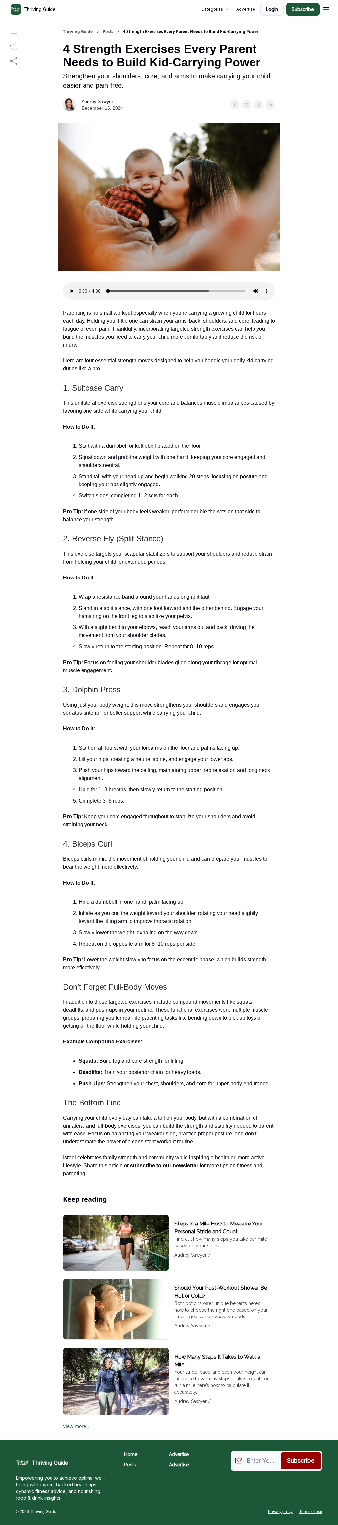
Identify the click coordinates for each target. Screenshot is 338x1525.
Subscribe (303, 9)
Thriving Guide (78, 31)
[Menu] (326, 8)
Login (272, 9)
